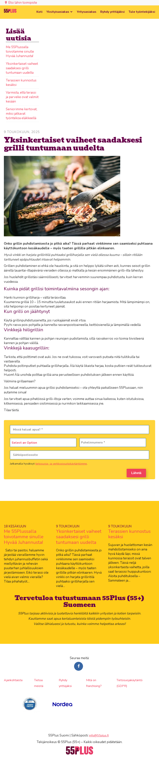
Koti (39, 12)
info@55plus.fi (99, 735)
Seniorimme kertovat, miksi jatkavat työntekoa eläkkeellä (21, 113)
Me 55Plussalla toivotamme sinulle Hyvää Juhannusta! (20, 51)
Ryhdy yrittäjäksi (112, 12)
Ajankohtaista (13, 680)
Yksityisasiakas (57, 12)
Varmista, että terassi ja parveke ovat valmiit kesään (22, 97)
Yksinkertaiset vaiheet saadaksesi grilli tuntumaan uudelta (22, 68)
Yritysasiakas (86, 12)
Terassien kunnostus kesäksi (129, 534)
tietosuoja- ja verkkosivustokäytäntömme (61, 464)
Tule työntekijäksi (142, 12)
